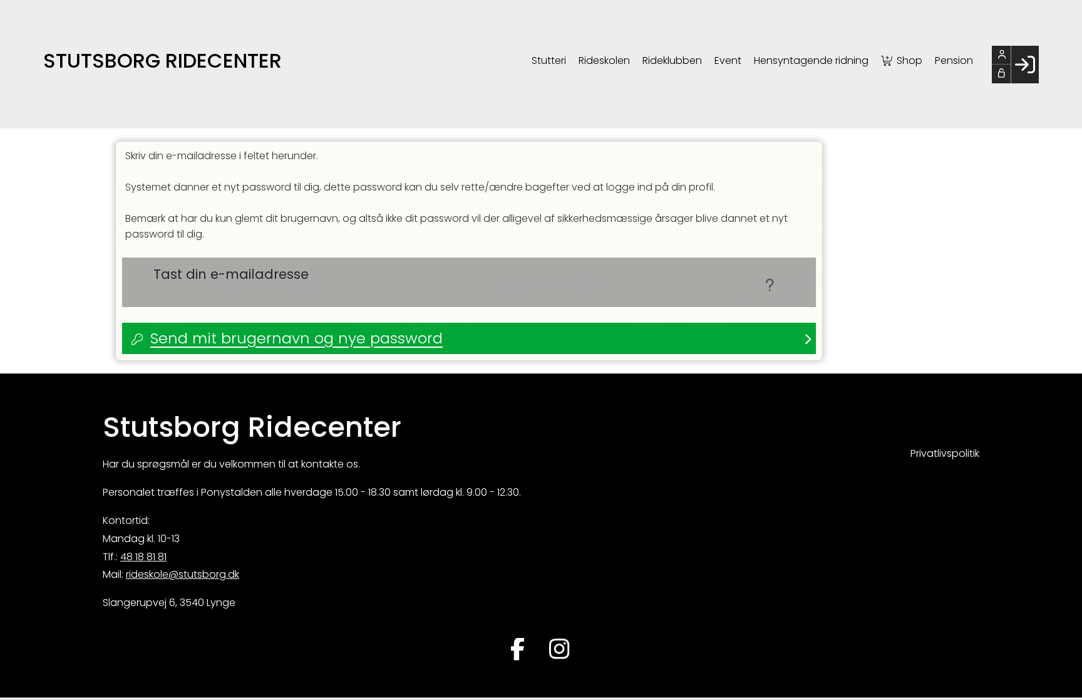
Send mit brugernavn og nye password (296, 338)
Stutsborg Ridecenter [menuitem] (162, 60)
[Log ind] (1025, 64)
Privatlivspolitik (944, 453)
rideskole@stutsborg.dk (182, 574)
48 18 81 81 (143, 557)
